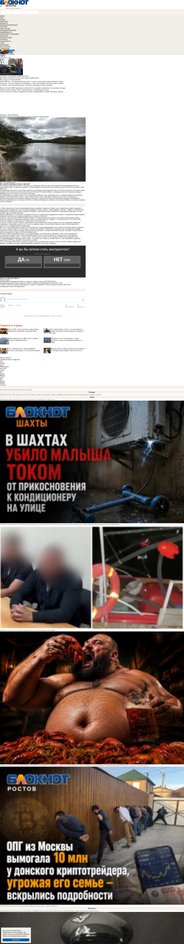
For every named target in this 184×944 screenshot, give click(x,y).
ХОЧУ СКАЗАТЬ (5, 47)
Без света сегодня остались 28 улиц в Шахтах (136, 765)
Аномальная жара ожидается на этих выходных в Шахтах (105, 524)
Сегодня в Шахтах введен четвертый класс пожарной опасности (82, 910)
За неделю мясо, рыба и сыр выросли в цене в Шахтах (17, 910)
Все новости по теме (6, 80)
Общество (3, 115)
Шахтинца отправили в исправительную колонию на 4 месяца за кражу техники (66, 524)
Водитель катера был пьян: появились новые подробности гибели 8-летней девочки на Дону (27, 630)
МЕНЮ (2, 16)
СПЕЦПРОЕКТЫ (5, 41)
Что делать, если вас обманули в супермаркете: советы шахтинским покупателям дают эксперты (32, 83)
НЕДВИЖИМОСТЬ (6, 32)
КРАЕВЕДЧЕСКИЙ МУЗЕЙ (8, 25)
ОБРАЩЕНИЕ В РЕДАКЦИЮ (9, 34)
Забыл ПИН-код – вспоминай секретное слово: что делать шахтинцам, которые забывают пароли (31, 81)
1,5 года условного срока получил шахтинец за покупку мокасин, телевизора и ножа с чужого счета (28, 399)
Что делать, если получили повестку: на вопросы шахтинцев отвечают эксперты (26, 85)
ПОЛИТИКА (4, 39)
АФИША (2, 20)
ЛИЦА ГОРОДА (5, 29)
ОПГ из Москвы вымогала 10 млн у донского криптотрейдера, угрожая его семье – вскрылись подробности (30, 905)
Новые (2, 305)
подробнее (16, 359)
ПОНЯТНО (16, 940)
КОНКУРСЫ (4, 23)
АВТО (2, 18)
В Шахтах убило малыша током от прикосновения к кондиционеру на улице (22, 524)
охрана (22, 286)
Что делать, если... (6, 57)
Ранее (19, 305)
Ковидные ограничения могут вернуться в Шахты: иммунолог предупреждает (25, 283)
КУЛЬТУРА (3, 27)
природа (3, 286)
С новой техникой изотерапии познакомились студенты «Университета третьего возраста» (29, 284)
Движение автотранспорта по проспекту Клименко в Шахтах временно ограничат (80, 394)
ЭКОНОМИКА (4, 45)
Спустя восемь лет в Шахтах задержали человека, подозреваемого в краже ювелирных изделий (96, 765)
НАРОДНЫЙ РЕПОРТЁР (8, 30)
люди (18, 286)
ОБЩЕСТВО (4, 36)
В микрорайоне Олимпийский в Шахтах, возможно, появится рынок (21, 281)
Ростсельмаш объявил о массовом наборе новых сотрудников (16, 389)
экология (14, 286)
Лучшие (10, 305)
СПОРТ (2, 43)
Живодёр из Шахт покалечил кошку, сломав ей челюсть (48, 910)
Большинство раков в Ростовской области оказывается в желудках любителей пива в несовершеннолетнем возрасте (33, 765)
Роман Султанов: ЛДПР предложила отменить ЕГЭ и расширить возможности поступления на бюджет (29, 394)
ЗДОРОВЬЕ (4, 21)
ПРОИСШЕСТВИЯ (6, 38)
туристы (8, 286)
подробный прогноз (6, 359)
